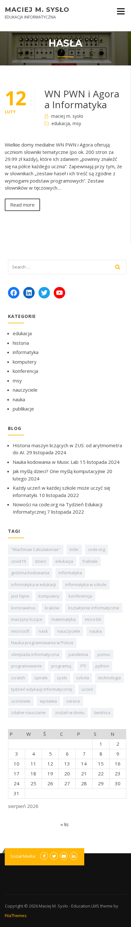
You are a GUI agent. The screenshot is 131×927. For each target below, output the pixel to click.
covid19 (18, 561)
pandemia (78, 654)
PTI (83, 666)
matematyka (64, 619)
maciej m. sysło (67, 116)
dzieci (40, 561)
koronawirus (23, 608)
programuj (61, 666)
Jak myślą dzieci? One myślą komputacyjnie (59, 471)
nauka (19, 399)
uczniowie (21, 701)
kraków (52, 608)
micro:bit (93, 619)
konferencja (25, 371)
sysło (62, 678)
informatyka (25, 352)
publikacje (23, 408)
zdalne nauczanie (28, 712)
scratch (18, 678)
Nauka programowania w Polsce (42, 642)
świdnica (102, 712)
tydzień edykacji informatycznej (41, 689)
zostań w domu (70, 712)
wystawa (48, 701)
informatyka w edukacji (33, 584)
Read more (22, 204)
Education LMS (85, 906)
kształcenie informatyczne (93, 608)
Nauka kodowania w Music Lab (46, 462)
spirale (41, 678)
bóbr (74, 549)
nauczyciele (25, 390)
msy (76, 123)
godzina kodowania (30, 573)
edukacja (61, 123)
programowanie (26, 666)
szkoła (82, 678)
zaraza (73, 701)
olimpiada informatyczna (35, 654)
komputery (25, 361)
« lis (64, 824)
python (102, 666)
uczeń (87, 689)
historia (21, 343)
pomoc (103, 654)
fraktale (90, 561)
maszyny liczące (26, 619)
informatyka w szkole (86, 584)
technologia (109, 678)
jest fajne (20, 596)
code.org (96, 549)
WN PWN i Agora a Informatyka (82, 99)
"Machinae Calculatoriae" (35, 549)
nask (43, 631)
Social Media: (23, 856)
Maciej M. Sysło (37, 9)
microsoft (20, 631)
